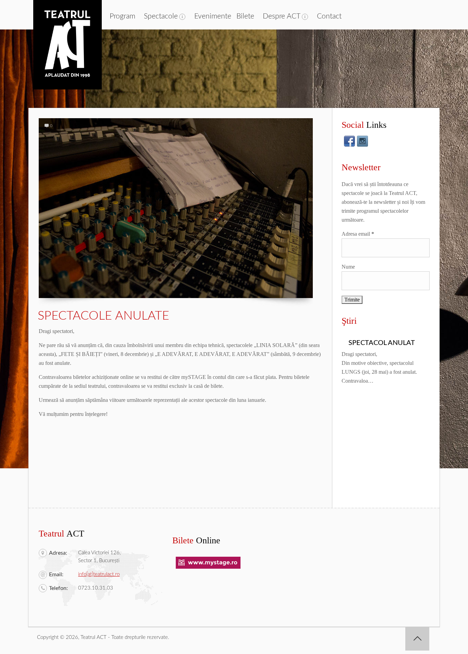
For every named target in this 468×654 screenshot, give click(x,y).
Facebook (349, 141)
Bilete (245, 16)
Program (122, 16)
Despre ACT (281, 16)
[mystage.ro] (208, 567)
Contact (329, 16)
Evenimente (212, 16)
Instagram (362, 141)
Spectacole (161, 16)
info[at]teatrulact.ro (99, 574)
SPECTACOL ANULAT (381, 343)
